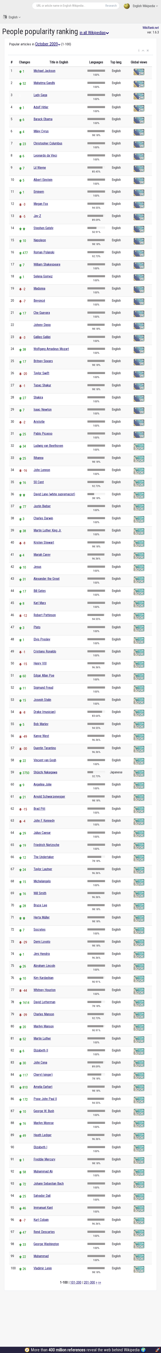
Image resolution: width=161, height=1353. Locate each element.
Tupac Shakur (42, 385)
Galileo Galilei (42, 337)
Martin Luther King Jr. (47, 530)
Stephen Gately (43, 228)
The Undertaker (44, 857)
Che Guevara (42, 313)
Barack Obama (43, 119)
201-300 (89, 1282)
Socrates (39, 929)
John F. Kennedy (44, 821)
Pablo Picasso (43, 434)
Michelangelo (42, 881)
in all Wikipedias (93, 32)
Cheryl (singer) (43, 1075)
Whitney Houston (45, 990)
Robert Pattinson (45, 615)
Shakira (38, 397)
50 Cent (39, 482)
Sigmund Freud (43, 688)
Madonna (39, 288)
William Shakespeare (47, 264)
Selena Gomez (43, 276)
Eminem (39, 192)
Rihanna (38, 458)
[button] (138, 50)
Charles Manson (44, 1014)
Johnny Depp (42, 325)
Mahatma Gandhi (44, 83)
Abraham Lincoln (44, 966)
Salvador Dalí (42, 1196)
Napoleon (40, 240)
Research (111, 5)
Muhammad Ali (43, 1171)
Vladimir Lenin (43, 1268)
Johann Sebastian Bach (49, 1184)
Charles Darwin (43, 518)
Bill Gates (40, 591)
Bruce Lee (40, 905)
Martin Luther (42, 1038)
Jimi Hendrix (42, 954)
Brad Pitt (39, 809)
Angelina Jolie (43, 784)
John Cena (40, 1062)
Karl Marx (40, 603)
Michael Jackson (44, 71)
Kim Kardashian (43, 978)
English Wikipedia (144, 6)
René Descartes (44, 1232)
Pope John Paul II (45, 1099)
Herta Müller (42, 917)
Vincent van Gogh (45, 760)
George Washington (46, 1244)
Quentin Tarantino (45, 748)
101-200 (75, 1282)
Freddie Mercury (44, 1159)
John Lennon (42, 470)
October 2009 (46, 43)
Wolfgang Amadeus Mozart (51, 349)
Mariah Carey (42, 555)
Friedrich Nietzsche (46, 845)
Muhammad (41, 1256)
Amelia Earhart (43, 1087)
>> (99, 1282)
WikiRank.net (151, 28)
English (13, 17)
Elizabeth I (40, 1147)
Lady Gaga (40, 95)
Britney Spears (43, 361)
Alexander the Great (47, 579)
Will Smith (40, 893)
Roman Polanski (44, 252)
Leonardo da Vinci (45, 155)
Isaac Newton (43, 409)
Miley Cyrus (41, 131)
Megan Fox (41, 204)
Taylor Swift (41, 373)
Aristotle (39, 422)
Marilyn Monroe (44, 1123)
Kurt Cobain (41, 1220)
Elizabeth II (41, 1050)
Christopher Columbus (48, 143)
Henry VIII (40, 663)
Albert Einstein (43, 180)
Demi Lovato (42, 942)
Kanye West (41, 736)
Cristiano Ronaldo (45, 651)
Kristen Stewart (44, 542)
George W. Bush (44, 1111)
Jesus (37, 567)
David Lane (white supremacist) (54, 494)
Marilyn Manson (44, 1026)
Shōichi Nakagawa (45, 772)
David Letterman (44, 1002)
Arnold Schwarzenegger (49, 797)
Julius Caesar (42, 833)
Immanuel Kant (43, 1208)
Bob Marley (41, 724)
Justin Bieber (42, 506)
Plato (37, 627)
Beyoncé (39, 301)
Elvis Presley (42, 639)
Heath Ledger (43, 1135)
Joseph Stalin (42, 700)
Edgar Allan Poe (44, 675)
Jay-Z (37, 216)
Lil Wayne (40, 168)
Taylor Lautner (43, 869)
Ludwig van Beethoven (48, 446)
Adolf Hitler (41, 107)
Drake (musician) (45, 712)
